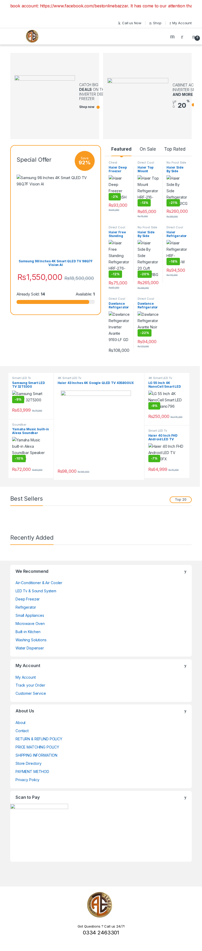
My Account (182, 23)
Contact (22, 730)
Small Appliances (30, 615)
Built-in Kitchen (28, 631)
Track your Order (30, 685)
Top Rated (174, 149)
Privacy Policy (27, 779)
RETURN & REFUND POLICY (39, 739)
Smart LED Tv (21, 378)
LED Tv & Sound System (36, 591)
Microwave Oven (30, 623)
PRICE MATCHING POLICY (37, 747)
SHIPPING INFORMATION (36, 755)
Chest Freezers (115, 164)
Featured (121, 149)
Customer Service (31, 693)
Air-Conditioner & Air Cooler (39, 582)
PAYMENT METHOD (32, 771)
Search (173, 36)
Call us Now (131, 23)
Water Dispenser (30, 648)
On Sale (148, 149)
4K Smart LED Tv (69, 378)
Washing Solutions (31, 640)
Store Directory (29, 763)
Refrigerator (26, 607)
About (21, 722)
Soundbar (19, 424)
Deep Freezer (28, 599)
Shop (157, 23)
